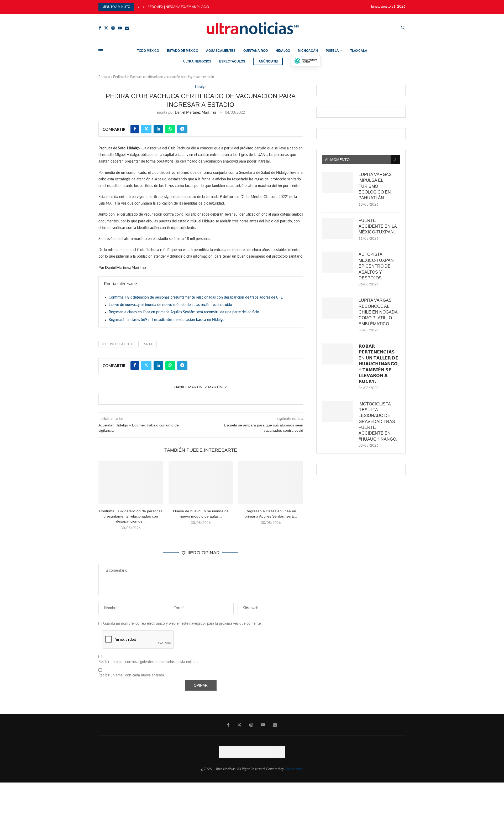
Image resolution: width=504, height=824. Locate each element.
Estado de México (182, 51)
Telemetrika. (294, 769)
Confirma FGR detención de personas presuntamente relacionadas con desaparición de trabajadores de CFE (196, 297)
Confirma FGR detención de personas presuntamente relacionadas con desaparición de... (130, 516)
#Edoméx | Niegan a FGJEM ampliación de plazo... (189, 7)
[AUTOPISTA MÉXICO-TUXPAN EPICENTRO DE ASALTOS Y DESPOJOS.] (337, 262)
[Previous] (138, 7)
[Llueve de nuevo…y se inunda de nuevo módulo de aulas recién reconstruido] (201, 482)
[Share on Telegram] (182, 129)
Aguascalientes (220, 51)
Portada (104, 77)
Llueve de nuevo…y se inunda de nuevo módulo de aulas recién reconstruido (170, 305)
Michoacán (308, 51)
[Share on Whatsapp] (170, 129)
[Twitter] (106, 28)
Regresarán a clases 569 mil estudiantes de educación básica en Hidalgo (166, 320)
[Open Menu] (100, 50)
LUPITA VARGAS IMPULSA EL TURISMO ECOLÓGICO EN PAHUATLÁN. (375, 186)
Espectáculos (232, 61)
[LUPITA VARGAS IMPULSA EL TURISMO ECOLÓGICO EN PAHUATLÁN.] (337, 182)
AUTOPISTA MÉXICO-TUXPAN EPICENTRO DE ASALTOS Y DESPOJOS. (376, 266)
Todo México (148, 51)
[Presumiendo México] (306, 60)
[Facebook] (99, 28)
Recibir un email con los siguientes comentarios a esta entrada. (148, 662)
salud (148, 344)
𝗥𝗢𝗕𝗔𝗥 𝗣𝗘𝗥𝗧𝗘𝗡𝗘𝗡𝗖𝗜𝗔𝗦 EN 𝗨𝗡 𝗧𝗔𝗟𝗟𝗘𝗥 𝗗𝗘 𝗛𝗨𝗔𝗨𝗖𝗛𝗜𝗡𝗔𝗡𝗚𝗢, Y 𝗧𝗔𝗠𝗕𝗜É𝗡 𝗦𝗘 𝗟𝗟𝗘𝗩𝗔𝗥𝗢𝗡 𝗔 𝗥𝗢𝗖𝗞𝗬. (379, 364)
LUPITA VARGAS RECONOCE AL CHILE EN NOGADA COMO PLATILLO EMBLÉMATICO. (378, 312)
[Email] (127, 28)
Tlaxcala (358, 51)
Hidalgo (283, 51)
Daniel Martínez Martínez (195, 112)
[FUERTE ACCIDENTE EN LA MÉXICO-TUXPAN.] (337, 228)
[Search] (403, 28)
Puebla (332, 51)
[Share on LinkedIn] (158, 129)
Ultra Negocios (197, 61)
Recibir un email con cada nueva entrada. (131, 675)
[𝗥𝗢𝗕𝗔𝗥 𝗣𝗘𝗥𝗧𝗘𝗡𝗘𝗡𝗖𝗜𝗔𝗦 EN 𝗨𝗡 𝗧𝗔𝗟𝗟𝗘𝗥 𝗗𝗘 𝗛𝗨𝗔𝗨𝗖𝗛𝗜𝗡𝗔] (337, 353)
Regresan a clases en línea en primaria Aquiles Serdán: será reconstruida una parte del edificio (184, 312)
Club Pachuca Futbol (118, 344)
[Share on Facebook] (134, 129)
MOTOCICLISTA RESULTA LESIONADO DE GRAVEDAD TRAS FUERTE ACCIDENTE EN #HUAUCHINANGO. (378, 421)
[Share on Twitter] (146, 129)
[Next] (143, 7)
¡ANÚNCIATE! (268, 61)
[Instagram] (113, 28)
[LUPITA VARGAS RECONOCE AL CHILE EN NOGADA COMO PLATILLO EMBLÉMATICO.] (337, 308)
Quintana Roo (255, 51)
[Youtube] (120, 28)
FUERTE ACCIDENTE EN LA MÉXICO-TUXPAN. (378, 226)
